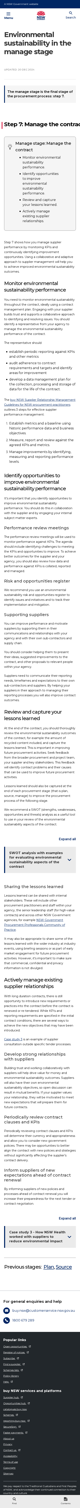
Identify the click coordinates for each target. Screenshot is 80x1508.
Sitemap (8, 1473)
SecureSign (10, 1426)
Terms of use (10, 1461)
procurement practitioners (51, 405)
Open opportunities (15, 1346)
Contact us (10, 1450)
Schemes (8, 1414)
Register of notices (14, 1352)
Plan (48, 1267)
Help (6, 1381)
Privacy (7, 1444)
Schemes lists (11, 1370)
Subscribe (9, 1358)
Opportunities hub (14, 1403)
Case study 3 (13, 1039)
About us (8, 1438)
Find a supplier (12, 1364)
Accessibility (10, 1456)
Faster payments (13, 1432)
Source (64, 1267)
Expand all (67, 839)
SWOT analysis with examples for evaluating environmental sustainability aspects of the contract (36, 860)
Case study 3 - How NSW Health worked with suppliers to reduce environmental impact (37, 1236)
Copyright (9, 1467)
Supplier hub (11, 1397)
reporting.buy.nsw (14, 1420)
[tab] (14, 1501)
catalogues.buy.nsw (15, 1409)
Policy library (11, 1375)
